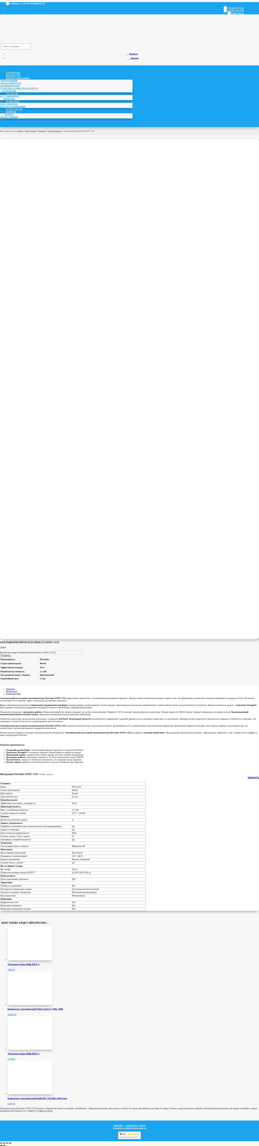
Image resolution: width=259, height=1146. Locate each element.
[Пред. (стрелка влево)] (1, 1145)
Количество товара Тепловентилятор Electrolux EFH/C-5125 (27, 652)
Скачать (253, 777)
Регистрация (9, 117)
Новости (13, 75)
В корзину (5, 656)
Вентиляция (9, 81)
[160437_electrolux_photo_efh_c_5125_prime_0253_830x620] (45, 341)
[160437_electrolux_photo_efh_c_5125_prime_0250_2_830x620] (45, 273)
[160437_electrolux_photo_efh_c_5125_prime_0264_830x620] (45, 544)
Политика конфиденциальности (129, 1128)
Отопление (9, 91)
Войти (11, 112)
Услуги (12, 93)
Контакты (14, 109)
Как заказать (9, 104)
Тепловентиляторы (55, 131)
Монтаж (9, 99)
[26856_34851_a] (45, 205)
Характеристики (13, 694)
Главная (13, 73)
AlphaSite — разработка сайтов (129, 1125)
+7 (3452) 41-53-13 (44, 1111)
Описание (10, 689)
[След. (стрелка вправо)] (4, 1145)
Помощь (13, 101)
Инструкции (11, 691)
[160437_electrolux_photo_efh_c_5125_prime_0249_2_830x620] (45, 409)
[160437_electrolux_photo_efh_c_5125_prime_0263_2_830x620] (45, 477)
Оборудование (18, 78)
